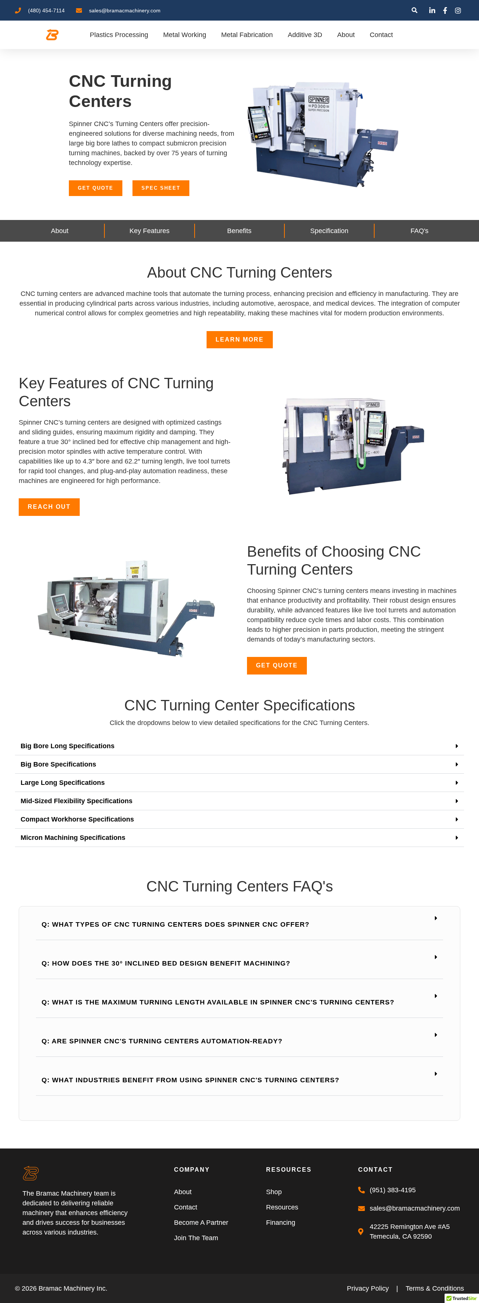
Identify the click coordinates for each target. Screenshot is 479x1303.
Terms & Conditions (435, 1288)
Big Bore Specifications (58, 764)
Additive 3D (305, 35)
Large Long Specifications (63, 782)
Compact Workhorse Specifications (77, 819)
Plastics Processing (119, 35)
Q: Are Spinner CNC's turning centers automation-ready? (162, 1041)
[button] (415, 10)
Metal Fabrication (247, 35)
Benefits (239, 231)
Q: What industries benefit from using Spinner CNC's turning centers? (190, 1080)
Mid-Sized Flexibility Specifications (76, 801)
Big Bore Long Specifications (68, 746)
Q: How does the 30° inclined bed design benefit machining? (166, 963)
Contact (381, 35)
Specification (329, 231)
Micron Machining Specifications (73, 837)
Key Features (149, 231)
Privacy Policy (368, 1288)
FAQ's (419, 231)
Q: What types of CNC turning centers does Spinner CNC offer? (175, 924)
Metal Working (184, 35)
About (346, 35)
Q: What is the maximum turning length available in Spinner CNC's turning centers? (218, 1002)
